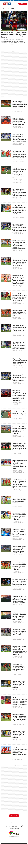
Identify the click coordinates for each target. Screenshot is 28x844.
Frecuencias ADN (14, 825)
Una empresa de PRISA (14, 833)
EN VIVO (22, 3)
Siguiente (13, 815)
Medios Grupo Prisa (14, 836)
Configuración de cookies (14, 828)
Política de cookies (19, 826)
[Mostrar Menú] (1, 3)
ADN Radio (7, 3)
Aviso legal (21, 825)
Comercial (7, 825)
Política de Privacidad (9, 826)
